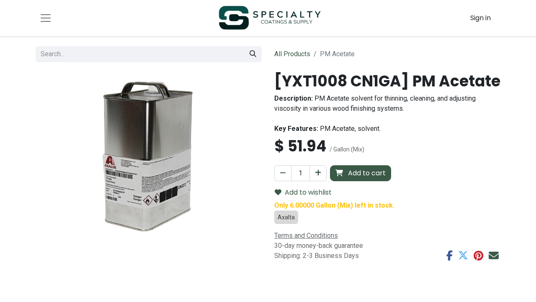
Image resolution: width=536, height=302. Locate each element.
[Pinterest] (478, 255)
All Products (292, 54)
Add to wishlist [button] (308, 192)
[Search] (253, 54)
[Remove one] (282, 173)
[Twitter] (463, 255)
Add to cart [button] (366, 173)
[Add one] (318, 173)
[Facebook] (449, 255)
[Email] (494, 255)
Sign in (480, 18)
